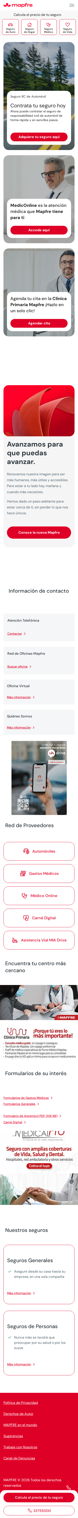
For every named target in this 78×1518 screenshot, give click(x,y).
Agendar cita (39, 323)
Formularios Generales (19, 1104)
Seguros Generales (30, 1260)
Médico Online (44, 895)
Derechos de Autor (18, 1414)
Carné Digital (12, 1122)
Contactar (14, 634)
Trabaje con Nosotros (20, 1447)
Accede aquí (39, 230)
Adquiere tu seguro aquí (39, 137)
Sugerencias (13, 1436)
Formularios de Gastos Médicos (26, 1098)
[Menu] (71, 5)
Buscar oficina (17, 666)
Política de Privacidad (20, 1402)
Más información (19, 697)
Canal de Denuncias (19, 1458)
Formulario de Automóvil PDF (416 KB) (30, 1116)
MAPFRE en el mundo (20, 1425)
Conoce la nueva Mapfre (39, 532)
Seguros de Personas (32, 1326)
